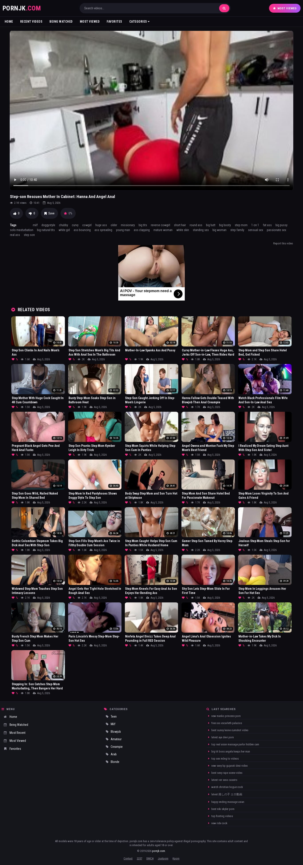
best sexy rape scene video (226, 772)
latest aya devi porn (222, 737)
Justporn (163, 858)
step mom (241, 225)
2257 (139, 858)
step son (29, 235)
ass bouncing (82, 230)
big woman (219, 230)
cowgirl (87, 225)
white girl (64, 230)
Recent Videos (31, 21)
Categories (138, 21)
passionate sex (276, 230)
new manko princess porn (226, 716)
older (114, 225)
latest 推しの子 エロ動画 (226, 794)
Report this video (283, 243)
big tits (143, 225)
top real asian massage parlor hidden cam (235, 744)
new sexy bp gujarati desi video (229, 765)
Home (9, 21)
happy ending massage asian (227, 802)
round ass (196, 225)
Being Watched (61, 21)
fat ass (267, 225)
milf (35, 225)
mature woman (163, 230)
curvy (75, 225)
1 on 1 (255, 225)
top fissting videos (222, 816)
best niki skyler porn (222, 809)
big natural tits (46, 230)
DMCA (149, 858)
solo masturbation (21, 230)
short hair (180, 225)
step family (237, 230)
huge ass (101, 225)
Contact (128, 858)
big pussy (281, 225)
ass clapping (142, 230)
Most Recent (18, 732)
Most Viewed (287, 8)
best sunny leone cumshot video (229, 730)
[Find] (224, 8)
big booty (225, 225)
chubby (63, 225)
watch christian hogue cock (227, 787)
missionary (128, 225)
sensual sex (255, 230)
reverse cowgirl (160, 225)
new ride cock (219, 823)
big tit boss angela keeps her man (230, 751)
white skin (182, 230)
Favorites (114, 21)
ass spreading (103, 230)
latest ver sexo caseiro (224, 780)
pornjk (21, 8)
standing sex (201, 230)
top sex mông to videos (225, 758)
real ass (15, 235)
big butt (210, 225)
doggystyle (48, 225)
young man (123, 230)
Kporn (176, 858)
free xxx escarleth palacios (226, 723)
